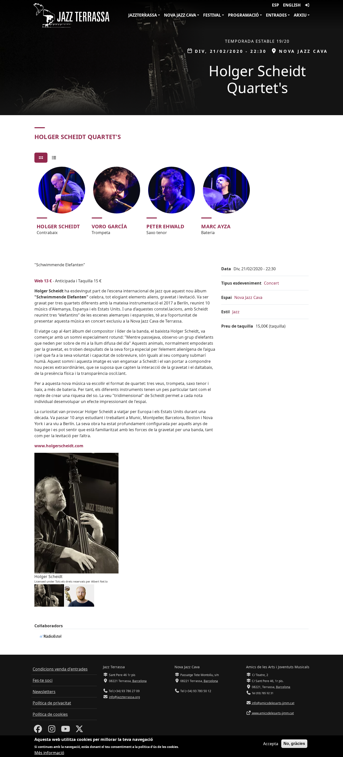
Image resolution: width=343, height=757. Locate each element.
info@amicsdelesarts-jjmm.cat (272, 703)
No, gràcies (294, 743)
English (292, 5)
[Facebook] (38, 730)
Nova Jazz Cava (180, 15)
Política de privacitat (52, 703)
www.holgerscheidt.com (58, 446)
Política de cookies (50, 714)
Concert (271, 283)
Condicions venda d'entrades (60, 669)
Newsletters (44, 691)
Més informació (49, 752)
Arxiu (300, 15)
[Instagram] (52, 730)
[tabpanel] (171, 203)
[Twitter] (79, 730)
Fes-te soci (42, 680)
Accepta (270, 743)
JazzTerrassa (142, 15)
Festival (212, 15)
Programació (243, 15)
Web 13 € (43, 281)
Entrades (276, 15)
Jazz (236, 312)
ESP (275, 5)
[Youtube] (66, 730)
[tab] (40, 158)
